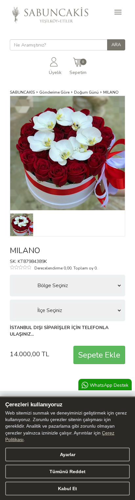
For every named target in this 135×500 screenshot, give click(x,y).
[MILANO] (21, 224)
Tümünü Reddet (67, 471)
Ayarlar (67, 454)
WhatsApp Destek (109, 385)
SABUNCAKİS (22, 92)
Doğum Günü (86, 92)
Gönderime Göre (54, 92)
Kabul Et (67, 488)
